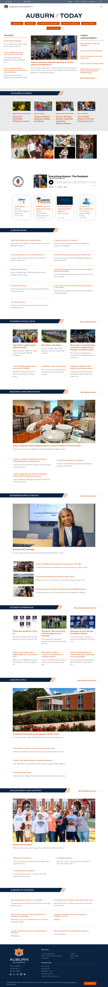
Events (72, 958)
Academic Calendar (47, 973)
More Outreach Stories (88, 496)
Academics (17, 23)
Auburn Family (88, 23)
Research (30, 23)
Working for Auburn (47, 971)
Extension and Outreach (48, 23)
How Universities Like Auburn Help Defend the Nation (65, 209)
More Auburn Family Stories (86, 680)
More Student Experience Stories (85, 608)
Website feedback (15, 971)
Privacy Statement (69, 982)
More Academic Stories (88, 322)
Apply (70, 1)
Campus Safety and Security (50, 976)
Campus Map (45, 966)
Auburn (11, 1)
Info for (27, 1)
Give (85, 1)
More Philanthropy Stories (87, 791)
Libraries (72, 953)
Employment (45, 958)
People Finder (45, 969)
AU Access (92, 1)
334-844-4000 (14, 968)
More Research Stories (88, 392)
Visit (77, 1)
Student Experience (70, 23)
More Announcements (87, 78)
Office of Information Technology (51, 956)
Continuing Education (48, 953)
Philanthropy (54, 28)
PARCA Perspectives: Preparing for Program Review (43, 209)
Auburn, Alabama (15, 966)
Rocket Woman (20, 207)
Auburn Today (74, 956)
